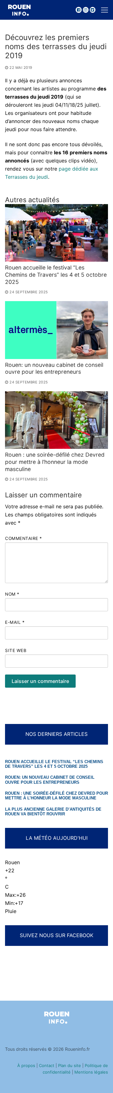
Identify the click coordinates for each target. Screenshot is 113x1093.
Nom (12, 594)
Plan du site (69, 1065)
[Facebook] (78, 10)
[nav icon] (104, 10)
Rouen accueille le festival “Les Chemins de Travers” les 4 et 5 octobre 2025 (56, 274)
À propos (26, 1065)
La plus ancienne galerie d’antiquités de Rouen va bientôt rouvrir (53, 811)
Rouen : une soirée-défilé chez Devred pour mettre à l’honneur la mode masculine (55, 461)
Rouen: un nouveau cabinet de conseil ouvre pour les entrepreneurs (54, 368)
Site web (15, 650)
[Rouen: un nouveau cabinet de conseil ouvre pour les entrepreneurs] (56, 330)
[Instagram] (86, 10)
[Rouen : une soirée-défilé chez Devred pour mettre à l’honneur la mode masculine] (56, 420)
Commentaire (23, 538)
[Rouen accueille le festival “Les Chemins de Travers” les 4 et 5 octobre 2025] (56, 233)
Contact (46, 1065)
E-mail (14, 622)
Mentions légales (91, 1072)
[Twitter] (92, 10)
